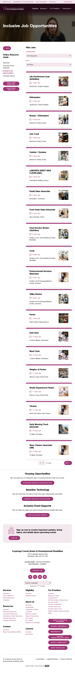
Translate (42, 586)
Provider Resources (9, 618)
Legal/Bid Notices (52, 659)
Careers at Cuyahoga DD (23, 1)
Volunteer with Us (11, 88)
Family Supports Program (60, 620)
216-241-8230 (30, 562)
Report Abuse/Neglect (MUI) (12, 632)
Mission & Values (31, 614)
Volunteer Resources (9, 620)
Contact (52, 1)
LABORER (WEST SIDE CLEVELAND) (40, 171)
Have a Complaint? (59, 642)
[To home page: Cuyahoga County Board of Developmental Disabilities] (13, 8)
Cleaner (33, 406)
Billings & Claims (53, 596)
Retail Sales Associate (39, 191)
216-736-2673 (34, 564)
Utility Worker (35, 294)
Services (43, 8)
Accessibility (30, 607)
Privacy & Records (66, 659)
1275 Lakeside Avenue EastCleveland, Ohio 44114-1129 (37, 555)
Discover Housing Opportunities (37, 483)
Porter (32, 314)
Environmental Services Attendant (40, 272)
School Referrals (59, 626)
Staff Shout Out (58, 648)
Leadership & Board (32, 609)
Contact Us (37, 570)
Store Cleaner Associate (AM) (40, 446)
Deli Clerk (34, 332)
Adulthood (6, 593)
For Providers (54, 8)
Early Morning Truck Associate (38, 425)
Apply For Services (11, 83)
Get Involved (41, 1)
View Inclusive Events (37, 515)
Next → (68, 463)
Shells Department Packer (41, 387)
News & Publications (32, 616)
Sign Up (14, 538)
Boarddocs (55, 631)
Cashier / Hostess (37, 152)
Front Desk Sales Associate (42, 209)
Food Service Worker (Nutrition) (39, 229)
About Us (6, 1)
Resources (67, 8)
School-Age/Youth (9, 598)
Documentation (53, 598)
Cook (31, 250)
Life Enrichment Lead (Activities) (39, 77)
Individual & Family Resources (12, 616)
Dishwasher (34, 97)
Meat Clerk (34, 351)
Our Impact (29, 620)
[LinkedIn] (45, 577)
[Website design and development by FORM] (37, 666)
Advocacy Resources (9, 612)
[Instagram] (35, 577)
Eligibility (35, 8)
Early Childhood (8, 596)
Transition (6, 600)
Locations (29, 612)
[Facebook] (30, 577)
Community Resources (10, 614)
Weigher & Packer (37, 369)
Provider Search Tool (55, 609)
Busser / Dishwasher (39, 115)
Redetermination (31, 596)
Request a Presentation (33, 623)
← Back (7, 48)
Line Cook (34, 134)
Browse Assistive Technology (38, 499)
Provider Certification (55, 604)
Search (69, 1)
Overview (6, 609)
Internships (29, 634)
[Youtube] (40, 577)
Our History (29, 618)
